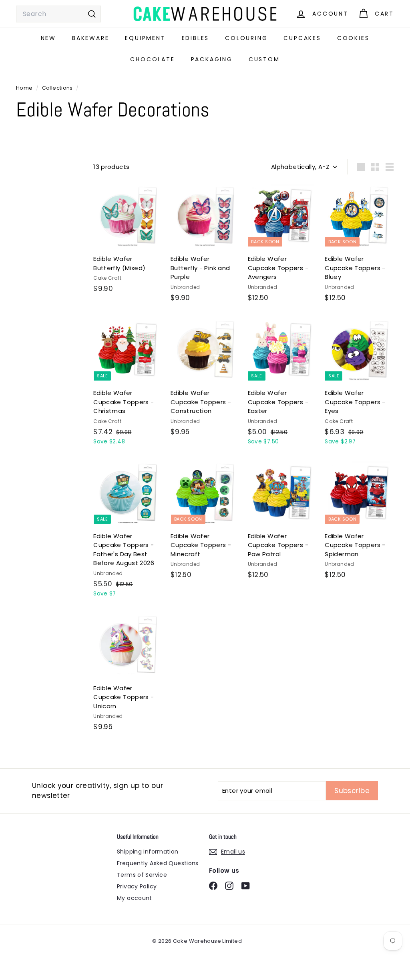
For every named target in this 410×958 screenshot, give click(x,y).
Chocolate (152, 59)
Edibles (195, 38)
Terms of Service (142, 875)
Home (25, 87)
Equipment (145, 38)
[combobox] (58, 14)
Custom (264, 59)
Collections (58, 87)
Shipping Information (148, 852)
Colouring (246, 38)
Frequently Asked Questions (158, 863)
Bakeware (90, 38)
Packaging (212, 59)
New (48, 38)
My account (134, 898)
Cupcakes (302, 38)
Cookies (353, 38)
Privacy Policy (137, 886)
